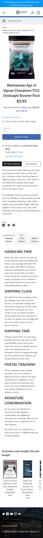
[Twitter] (3, 514)
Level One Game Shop (12, 117)
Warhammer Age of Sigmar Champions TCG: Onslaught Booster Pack (18, 31)
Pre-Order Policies (21, 238)
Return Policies (34, 240)
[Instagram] (15, 514)
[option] (21, 57)
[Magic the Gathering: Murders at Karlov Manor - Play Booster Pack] (27, 469)
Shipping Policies (8, 240)
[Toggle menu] (3, 12)
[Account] (32, 12)
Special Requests (10, 525)
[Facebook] (7, 514)
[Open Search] (4, 20)
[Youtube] (11, 514)
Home (4, 27)
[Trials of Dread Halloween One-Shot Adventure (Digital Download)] (10, 469)
